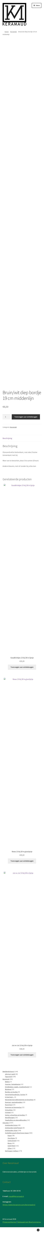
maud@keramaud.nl (16, 1196)
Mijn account (7, 1231)
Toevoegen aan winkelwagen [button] (22, 667)
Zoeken (22, 1231)
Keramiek (13, 32)
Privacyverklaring (9, 1222)
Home (7, 32)
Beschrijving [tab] (7, 438)
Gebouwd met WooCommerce (29, 1222)
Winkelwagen (33, 1229)
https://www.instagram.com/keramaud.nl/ (19, 1205)
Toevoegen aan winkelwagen (25, 417)
